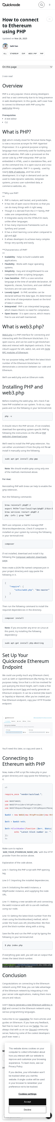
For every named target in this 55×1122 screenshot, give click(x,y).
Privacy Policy (15, 1066)
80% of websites (17, 171)
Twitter (35, 1026)
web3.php (7, 108)
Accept (27, 1101)
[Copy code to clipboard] (50, 415)
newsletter (24, 1019)
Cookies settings (27, 1094)
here (24, 689)
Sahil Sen (14, 46)
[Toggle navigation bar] (50, 5)
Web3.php (7, 334)
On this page (9, 66)
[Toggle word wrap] (46, 503)
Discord (33, 1029)
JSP (6, 235)
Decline (27, 1109)
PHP (4, 140)
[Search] (41, 5)
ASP (14, 235)
